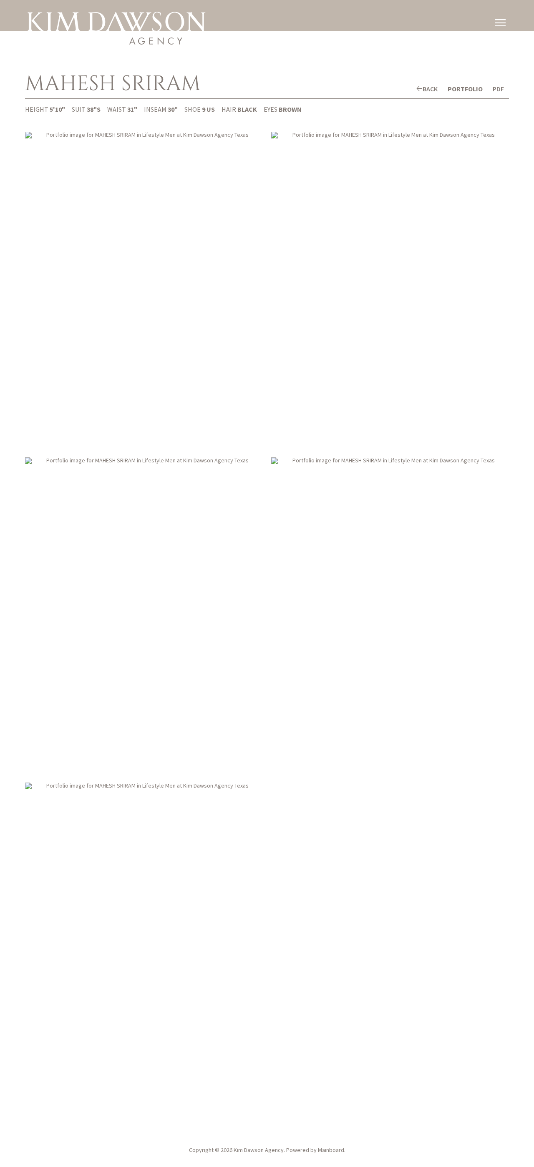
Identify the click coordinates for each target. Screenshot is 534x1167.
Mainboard (331, 1150)
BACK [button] (430, 88)
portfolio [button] (465, 88)
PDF (498, 88)
